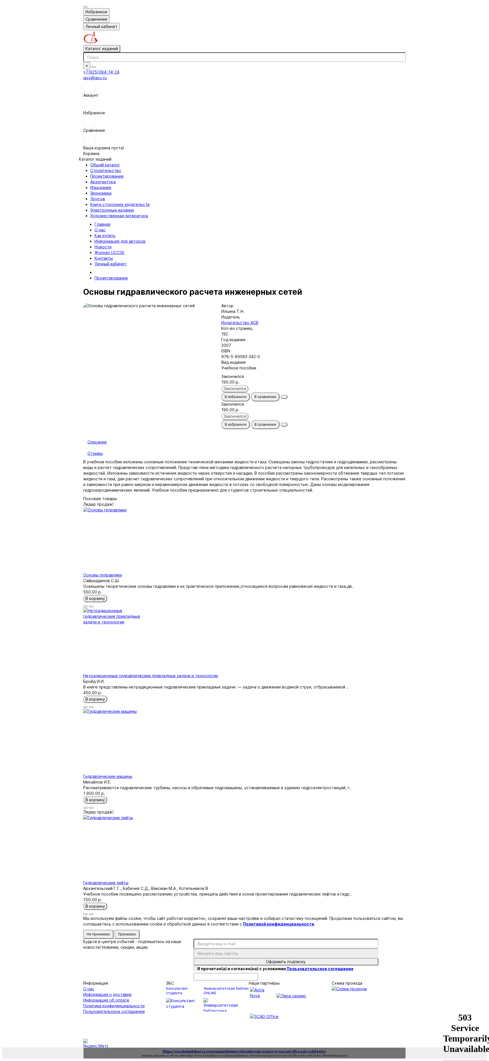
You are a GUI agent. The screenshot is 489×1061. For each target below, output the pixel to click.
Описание (97, 442)
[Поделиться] (284, 397)
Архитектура (103, 181)
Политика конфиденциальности (114, 1005)
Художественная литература (119, 215)
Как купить (105, 235)
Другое (97, 198)
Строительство (105, 170)
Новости (103, 246)
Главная (102, 224)
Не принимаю (98, 934)
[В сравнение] (91, 606)
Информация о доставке (107, 994)
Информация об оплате (106, 1000)
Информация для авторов (120, 241)
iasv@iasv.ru (95, 77)
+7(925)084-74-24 (101, 72)
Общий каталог (105, 164)
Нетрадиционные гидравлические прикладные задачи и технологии (150, 675)
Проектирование (107, 176)
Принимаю (127, 934)
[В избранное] (85, 606)
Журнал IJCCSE (110, 252)
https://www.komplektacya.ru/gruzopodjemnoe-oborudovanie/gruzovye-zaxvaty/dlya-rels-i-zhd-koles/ (254, 1055)
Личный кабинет (110, 263)
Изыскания (100, 187)
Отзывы (95, 453)
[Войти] (244, 86)
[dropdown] (85, 7)
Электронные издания (112, 210)
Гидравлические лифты (105, 882)
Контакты (104, 258)
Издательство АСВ (239, 322)
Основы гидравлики (102, 575)
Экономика (100, 193)
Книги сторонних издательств (120, 204)
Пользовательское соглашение (114, 1011)
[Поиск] (93, 67)
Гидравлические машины (107, 776)
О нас (100, 229)
